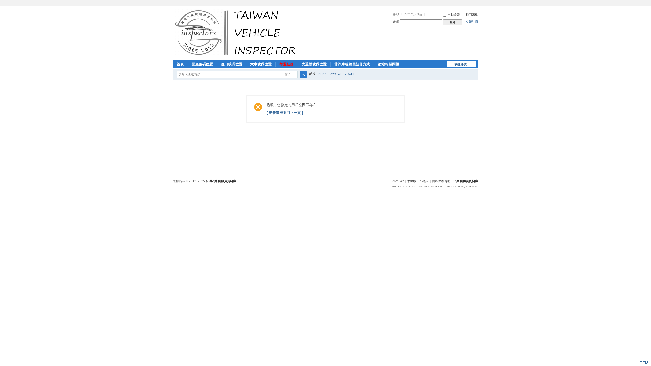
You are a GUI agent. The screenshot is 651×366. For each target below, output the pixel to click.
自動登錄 (454, 15)
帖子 (288, 74)
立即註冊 (472, 22)
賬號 (396, 15)
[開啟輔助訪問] (477, 3)
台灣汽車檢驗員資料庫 (221, 181)
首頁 (180, 64)
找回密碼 (472, 15)
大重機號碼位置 (314, 64)
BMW (332, 74)
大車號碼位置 (261, 64)
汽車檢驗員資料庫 (466, 181)
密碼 (396, 22)
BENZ (322, 74)
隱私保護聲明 (441, 181)
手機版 (411, 181)
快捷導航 (460, 64)
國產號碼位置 (202, 64)
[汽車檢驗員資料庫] (236, 32)
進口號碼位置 (231, 64)
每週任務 (286, 64)
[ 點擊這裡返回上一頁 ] (285, 113)
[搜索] (303, 74)
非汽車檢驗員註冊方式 (352, 64)
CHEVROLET (347, 74)
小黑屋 (424, 181)
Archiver (398, 181)
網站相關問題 (388, 64)
